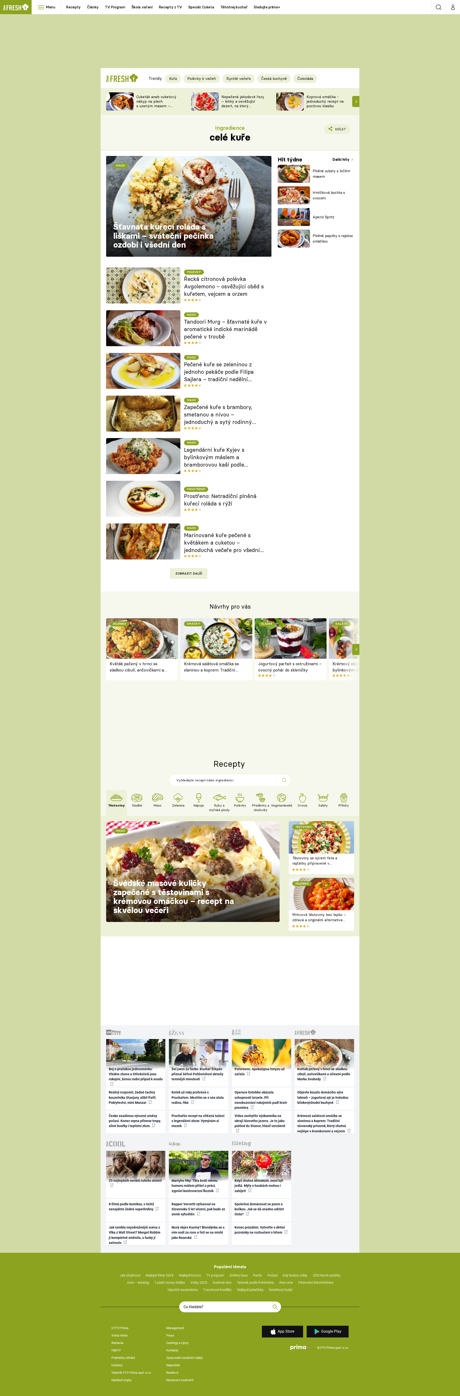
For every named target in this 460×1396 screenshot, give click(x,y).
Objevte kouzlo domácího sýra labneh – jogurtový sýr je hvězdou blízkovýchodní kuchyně (322, 1097)
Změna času (239, 1275)
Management (175, 1328)
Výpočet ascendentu (182, 1290)
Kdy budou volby (295, 1275)
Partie (257, 1275)
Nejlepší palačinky (250, 1290)
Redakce (172, 1372)
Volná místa (119, 1335)
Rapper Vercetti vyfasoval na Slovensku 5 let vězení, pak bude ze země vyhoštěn (198, 1209)
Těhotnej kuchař (234, 7)
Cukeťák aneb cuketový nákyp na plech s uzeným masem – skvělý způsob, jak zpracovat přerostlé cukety (156, 108)
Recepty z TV (170, 7)
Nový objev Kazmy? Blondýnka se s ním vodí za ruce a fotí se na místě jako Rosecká (198, 1232)
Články (93, 7)
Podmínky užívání (123, 1358)
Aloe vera (286, 1282)
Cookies (116, 1365)
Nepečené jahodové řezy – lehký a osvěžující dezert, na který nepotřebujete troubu (242, 104)
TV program (215, 1275)
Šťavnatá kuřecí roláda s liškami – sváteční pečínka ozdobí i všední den (163, 236)
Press (170, 1335)
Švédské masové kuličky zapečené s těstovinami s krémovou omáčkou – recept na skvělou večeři (173, 896)
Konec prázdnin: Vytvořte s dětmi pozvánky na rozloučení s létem (260, 1229)
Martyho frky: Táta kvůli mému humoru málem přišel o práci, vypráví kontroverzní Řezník (195, 1186)
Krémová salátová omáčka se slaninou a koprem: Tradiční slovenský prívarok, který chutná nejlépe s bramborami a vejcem (213, 667)
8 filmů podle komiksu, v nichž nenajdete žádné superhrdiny (131, 1206)
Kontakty (172, 1350)
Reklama (117, 1343)
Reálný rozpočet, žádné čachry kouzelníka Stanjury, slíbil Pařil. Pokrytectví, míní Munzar (132, 1097)
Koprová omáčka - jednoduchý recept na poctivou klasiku (325, 101)
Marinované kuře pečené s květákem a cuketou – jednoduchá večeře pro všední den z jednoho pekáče (222, 543)
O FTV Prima (119, 1328)
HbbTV (116, 1350)
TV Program (115, 7)
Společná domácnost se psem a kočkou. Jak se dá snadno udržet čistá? (259, 1209)
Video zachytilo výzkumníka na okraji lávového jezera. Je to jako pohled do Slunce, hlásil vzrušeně (260, 1121)
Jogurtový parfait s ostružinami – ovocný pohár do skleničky (290, 666)
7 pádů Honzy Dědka (169, 1282)
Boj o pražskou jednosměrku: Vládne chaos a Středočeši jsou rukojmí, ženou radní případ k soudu (136, 1074)
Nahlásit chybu (121, 1380)
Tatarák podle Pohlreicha (255, 1282)
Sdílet (339, 130)
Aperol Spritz (323, 217)
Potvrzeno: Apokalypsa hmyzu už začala (260, 1071)
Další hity (342, 159)
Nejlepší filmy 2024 (159, 1275)
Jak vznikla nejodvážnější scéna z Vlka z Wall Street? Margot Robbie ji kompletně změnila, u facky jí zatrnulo (135, 1235)
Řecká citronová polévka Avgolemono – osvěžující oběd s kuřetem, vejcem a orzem (224, 286)
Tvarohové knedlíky (217, 1290)
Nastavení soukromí (179, 1380)
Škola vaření (142, 7)
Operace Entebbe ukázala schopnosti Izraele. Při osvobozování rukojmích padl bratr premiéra (261, 1100)
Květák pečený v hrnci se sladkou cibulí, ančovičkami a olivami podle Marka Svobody (137, 667)
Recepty (73, 7)
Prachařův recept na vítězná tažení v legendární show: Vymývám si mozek (198, 1121)
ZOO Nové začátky (326, 1275)
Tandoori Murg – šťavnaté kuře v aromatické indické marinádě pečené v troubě (225, 329)
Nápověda (173, 1365)
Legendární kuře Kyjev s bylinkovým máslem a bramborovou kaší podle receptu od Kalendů (214, 457)
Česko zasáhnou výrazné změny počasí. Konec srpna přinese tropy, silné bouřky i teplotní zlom (135, 1121)
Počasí (272, 1275)
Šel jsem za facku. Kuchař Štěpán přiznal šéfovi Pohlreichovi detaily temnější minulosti (197, 1074)
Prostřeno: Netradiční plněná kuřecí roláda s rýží (220, 500)
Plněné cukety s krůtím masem (331, 174)
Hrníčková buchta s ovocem (329, 195)
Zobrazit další (188, 573)
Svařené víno (222, 1282)
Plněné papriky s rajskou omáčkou (333, 238)
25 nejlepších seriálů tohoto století (135, 1180)
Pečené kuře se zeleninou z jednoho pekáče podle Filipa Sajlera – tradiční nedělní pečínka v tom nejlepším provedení (219, 372)
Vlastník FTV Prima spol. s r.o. (131, 1372)
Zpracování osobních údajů (184, 1358)
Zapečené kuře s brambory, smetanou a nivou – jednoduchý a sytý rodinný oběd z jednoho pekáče (218, 415)
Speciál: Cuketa (201, 7)
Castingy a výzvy (177, 1343)
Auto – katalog (138, 1282)
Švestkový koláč (281, 1290)
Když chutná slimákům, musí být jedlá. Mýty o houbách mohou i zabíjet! (259, 1186)
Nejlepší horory (190, 1275)
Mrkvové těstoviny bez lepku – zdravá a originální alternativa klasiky (319, 920)
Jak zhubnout (130, 1275)
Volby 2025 (198, 1282)
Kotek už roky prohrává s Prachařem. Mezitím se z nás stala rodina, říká (198, 1097)
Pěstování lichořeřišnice (315, 1282)
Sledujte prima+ (267, 7)
